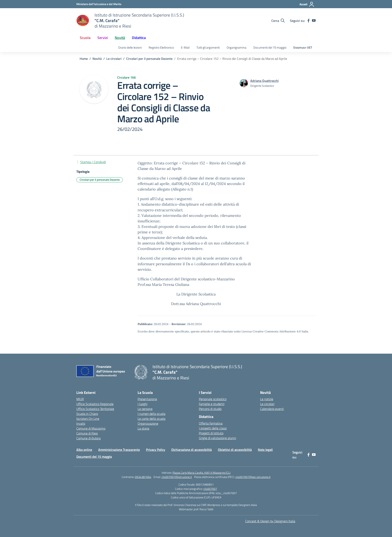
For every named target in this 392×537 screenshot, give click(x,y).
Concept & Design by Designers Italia (270, 521)
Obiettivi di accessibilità (235, 449)
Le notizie (266, 399)
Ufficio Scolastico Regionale (95, 403)
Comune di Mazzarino (90, 428)
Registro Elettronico (161, 47)
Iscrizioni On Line (87, 418)
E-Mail (185, 47)
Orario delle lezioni (130, 47)
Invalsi (80, 423)
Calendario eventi (272, 408)
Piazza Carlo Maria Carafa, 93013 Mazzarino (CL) (202, 472)
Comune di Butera (88, 438)
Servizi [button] (102, 37)
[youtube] (314, 20)
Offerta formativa (211, 423)
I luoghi (142, 403)
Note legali (265, 449)
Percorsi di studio (210, 408)
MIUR (80, 399)
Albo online (84, 449)
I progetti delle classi (213, 428)
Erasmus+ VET (302, 47)
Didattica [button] (139, 37)
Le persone (145, 408)
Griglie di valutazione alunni (217, 438)
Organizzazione (148, 423)
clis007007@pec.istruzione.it (253, 477)
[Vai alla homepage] (82, 20)
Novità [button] (120, 37)
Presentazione (147, 399)
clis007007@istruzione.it (176, 477)
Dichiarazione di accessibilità (191, 449)
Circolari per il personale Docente (100, 179)
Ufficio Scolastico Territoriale (95, 408)
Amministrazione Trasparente (119, 449)
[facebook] (308, 20)
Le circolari (267, 403)
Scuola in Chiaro (87, 413)
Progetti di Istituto (211, 433)
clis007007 (210, 489)
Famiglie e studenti (211, 403)
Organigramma (236, 47)
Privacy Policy (155, 449)
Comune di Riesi (87, 433)
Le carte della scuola (151, 418)
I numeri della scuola (151, 413)
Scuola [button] (85, 37)
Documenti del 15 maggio (269, 47)
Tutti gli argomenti (208, 47)
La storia (143, 428)
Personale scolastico (212, 399)
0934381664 (143, 477)
